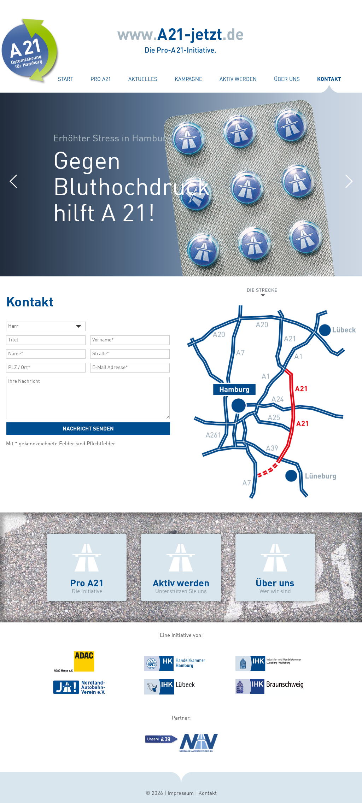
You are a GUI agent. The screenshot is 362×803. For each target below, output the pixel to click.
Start (65, 79)
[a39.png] (161, 743)
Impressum (181, 793)
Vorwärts (348, 181)
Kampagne (188, 79)
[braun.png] (270, 693)
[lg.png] (268, 670)
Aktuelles (142, 79)
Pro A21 (100, 79)
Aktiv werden (238, 79)
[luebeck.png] (170, 694)
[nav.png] (79, 693)
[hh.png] (174, 670)
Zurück (13, 181)
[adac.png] (73, 670)
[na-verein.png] (198, 750)
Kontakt (207, 793)
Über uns (287, 79)
